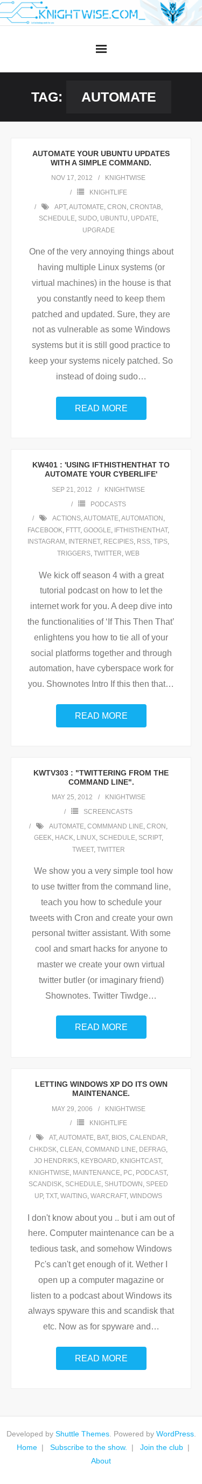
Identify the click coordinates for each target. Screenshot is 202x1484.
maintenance (96, 1172)
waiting (73, 1196)
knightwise (125, 178)
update (144, 218)
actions (66, 518)
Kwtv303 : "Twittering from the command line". (101, 777)
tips (161, 541)
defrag (152, 1149)
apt (60, 207)
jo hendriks (56, 1161)
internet (84, 541)
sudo (87, 218)
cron (117, 207)
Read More (101, 408)
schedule (57, 218)
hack (64, 837)
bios (119, 1137)
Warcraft (108, 1196)
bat (102, 1137)
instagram (46, 541)
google (97, 530)
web (132, 553)
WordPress (175, 1433)
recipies (118, 541)
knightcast (140, 1161)
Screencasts (108, 811)
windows (146, 1196)
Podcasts (108, 504)
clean (71, 1149)
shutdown (124, 1184)
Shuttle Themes (82, 1433)
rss (143, 541)
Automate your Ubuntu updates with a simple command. (101, 158)
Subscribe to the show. (88, 1447)
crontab (145, 207)
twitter (108, 553)
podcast (151, 1172)
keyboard (99, 1161)
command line (110, 1149)
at (52, 1137)
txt (51, 1196)
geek (43, 837)
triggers (73, 553)
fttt (73, 530)
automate (86, 207)
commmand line (115, 826)
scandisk (45, 1184)
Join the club (161, 1447)
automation (142, 518)
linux (86, 837)
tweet (83, 849)
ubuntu (114, 218)
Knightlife (108, 192)
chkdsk (43, 1149)
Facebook (44, 530)
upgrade (98, 230)
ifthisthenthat (141, 530)
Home (27, 1447)
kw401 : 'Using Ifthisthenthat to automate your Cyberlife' (101, 469)
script (150, 837)
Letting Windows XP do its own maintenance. (101, 1089)
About (101, 1460)
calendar (148, 1137)
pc (128, 1172)
